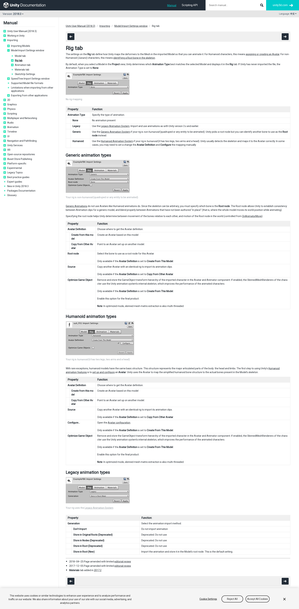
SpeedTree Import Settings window (30, 78)
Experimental (14, 168)
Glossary (12, 195)
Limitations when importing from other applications (32, 89)
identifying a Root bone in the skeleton (134, 57)
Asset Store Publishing (19, 159)
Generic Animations (76, 206)
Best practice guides (18, 177)
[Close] (284, 599)
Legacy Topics (15, 172)
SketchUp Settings (25, 74)
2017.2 (97, 570)
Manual (171, 5)
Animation (13, 127)
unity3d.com (280, 5)
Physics (11, 109)
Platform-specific (16, 163)
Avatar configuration (119, 422)
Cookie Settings (208, 599)
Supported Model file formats (27, 83)
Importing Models (20, 46)
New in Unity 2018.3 (18, 186)
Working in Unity (16, 35)
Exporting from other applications (29, 95)
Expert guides (14, 181)
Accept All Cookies (257, 599)
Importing (12, 40)
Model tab (20, 56)
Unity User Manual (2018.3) (22, 31)
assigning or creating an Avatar (262, 54)
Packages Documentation (21, 190)
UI (8, 136)
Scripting (12, 113)
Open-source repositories (21, 154)
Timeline (12, 131)
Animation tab (22, 65)
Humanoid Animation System (117, 141)
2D (8, 100)
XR (8, 149)
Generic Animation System (115, 131)
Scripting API (190, 5)
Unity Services (15, 145)
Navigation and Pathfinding (22, 140)
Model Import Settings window (27, 50)
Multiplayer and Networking (22, 118)
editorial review (122, 561)
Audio (10, 122)
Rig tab (18, 60)
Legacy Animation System (115, 126)
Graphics (12, 104)
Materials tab (22, 69)
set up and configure (103, 372)
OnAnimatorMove (252, 216)
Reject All (232, 599)
